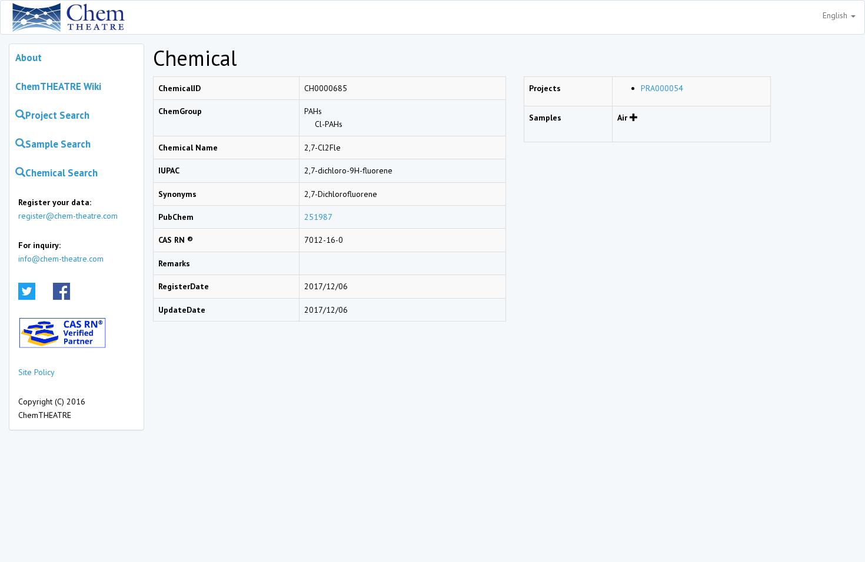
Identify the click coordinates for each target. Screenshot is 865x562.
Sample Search (58, 144)
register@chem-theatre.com (68, 215)
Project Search (57, 115)
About (28, 57)
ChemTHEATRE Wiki (58, 86)
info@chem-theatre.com (61, 258)
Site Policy (36, 372)
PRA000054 (662, 88)
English (836, 15)
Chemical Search (61, 172)
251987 (318, 217)
